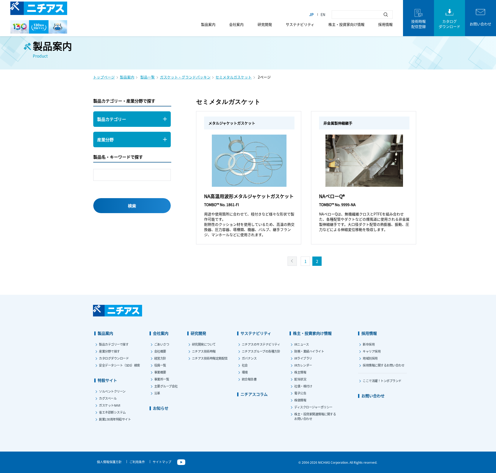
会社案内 (236, 24)
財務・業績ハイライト (309, 351)
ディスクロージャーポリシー (313, 407)
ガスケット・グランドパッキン (185, 77)
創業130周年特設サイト (115, 419)
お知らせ (160, 408)
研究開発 (265, 24)
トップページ (104, 77)
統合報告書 (249, 379)
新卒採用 (369, 344)
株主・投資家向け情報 (346, 24)
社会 (245, 365)
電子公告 (300, 393)
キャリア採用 (372, 351)
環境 (245, 372)
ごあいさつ (161, 344)
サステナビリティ (300, 24)
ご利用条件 (137, 462)
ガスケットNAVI (109, 405)
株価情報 (300, 400)
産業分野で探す (109, 351)
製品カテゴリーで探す (113, 344)
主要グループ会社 (166, 386)
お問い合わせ (373, 395)
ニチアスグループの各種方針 (261, 351)
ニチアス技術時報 (204, 351)
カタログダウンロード (114, 358)
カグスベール (108, 398)
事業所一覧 (161, 379)
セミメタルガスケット (233, 77)
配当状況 (300, 379)
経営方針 (160, 358)
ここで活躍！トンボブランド (382, 380)
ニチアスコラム (254, 394)
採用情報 (385, 24)
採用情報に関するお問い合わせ (383, 365)
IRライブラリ (303, 358)
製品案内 (208, 24)
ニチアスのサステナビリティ (261, 344)
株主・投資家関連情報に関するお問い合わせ (315, 416)
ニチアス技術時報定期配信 (210, 358)
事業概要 (160, 372)
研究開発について (204, 344)
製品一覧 (147, 77)
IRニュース (301, 344)
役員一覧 (160, 365)
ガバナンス (249, 358)
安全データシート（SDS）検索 (119, 365)
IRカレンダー (303, 365)
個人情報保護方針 (109, 462)
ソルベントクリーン (112, 391)
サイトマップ (162, 462)
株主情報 (300, 372)
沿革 (157, 393)
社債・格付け (303, 386)
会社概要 (160, 351)
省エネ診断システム (112, 412)
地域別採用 (370, 358)
